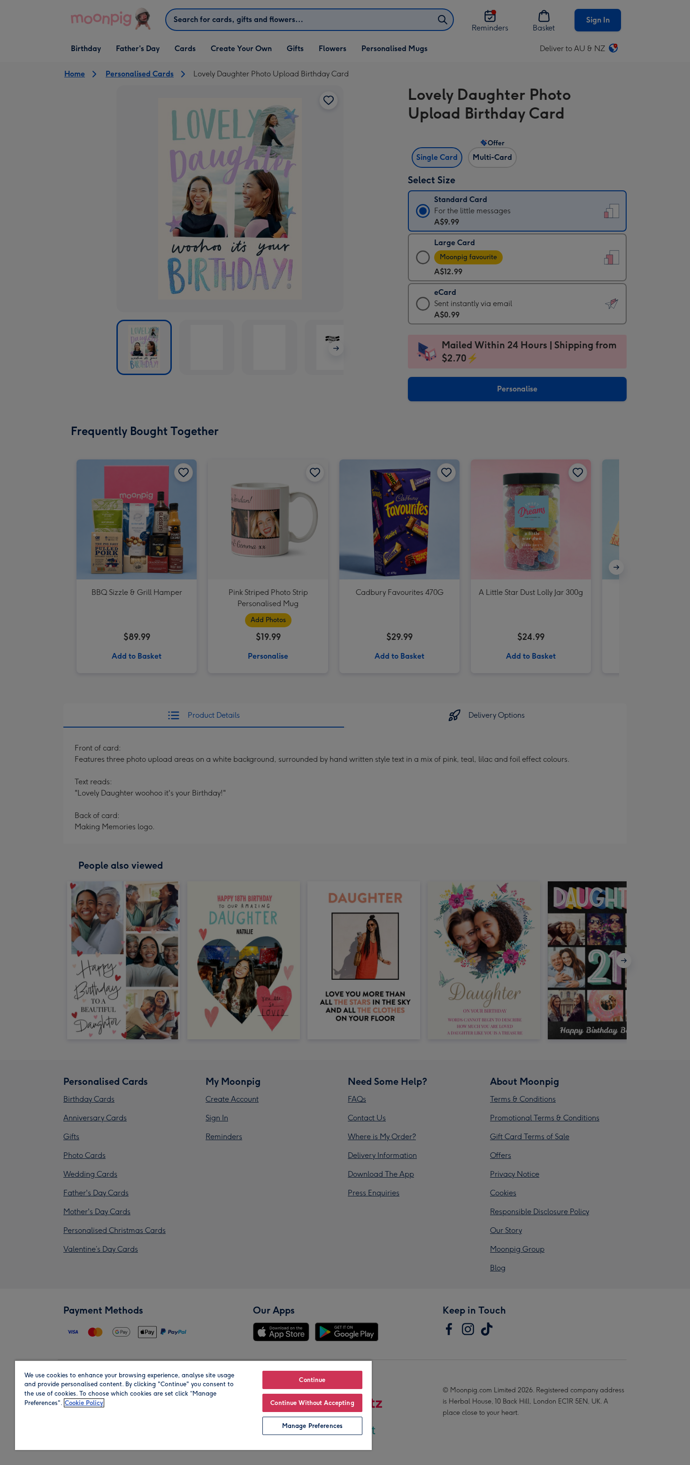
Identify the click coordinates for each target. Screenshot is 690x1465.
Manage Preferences (312, 1425)
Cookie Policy (84, 1402)
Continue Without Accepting (312, 1402)
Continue (312, 1379)
